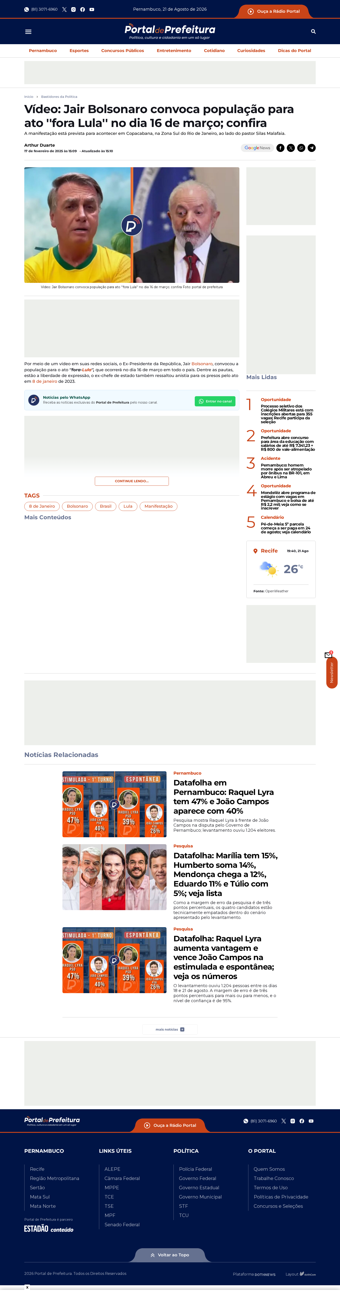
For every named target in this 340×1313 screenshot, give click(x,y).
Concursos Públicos (122, 50)
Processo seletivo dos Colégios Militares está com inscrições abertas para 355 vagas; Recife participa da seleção (287, 414)
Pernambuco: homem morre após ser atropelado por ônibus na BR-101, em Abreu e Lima (286, 471)
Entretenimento (174, 50)
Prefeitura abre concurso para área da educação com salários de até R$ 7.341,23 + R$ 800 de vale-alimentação (288, 443)
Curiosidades (251, 50)
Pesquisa (183, 846)
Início (28, 97)
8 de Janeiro (42, 506)
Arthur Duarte (39, 145)
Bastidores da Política (59, 97)
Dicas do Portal (294, 50)
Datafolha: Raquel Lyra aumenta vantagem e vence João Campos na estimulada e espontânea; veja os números (223, 957)
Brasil (105, 506)
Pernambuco (43, 50)
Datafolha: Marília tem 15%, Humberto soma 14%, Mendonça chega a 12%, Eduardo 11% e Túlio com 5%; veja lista (225, 874)
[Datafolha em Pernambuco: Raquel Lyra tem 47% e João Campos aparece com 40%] (114, 804)
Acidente (270, 458)
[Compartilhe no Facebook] (280, 148)
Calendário (272, 517)
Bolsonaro (202, 363)
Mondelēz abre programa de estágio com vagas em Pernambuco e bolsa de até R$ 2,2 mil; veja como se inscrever (288, 500)
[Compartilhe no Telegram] (312, 148)
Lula (86, 369)
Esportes (79, 50)
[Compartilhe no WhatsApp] (301, 148)
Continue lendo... (132, 481)
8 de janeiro (44, 381)
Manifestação (159, 506)
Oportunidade (276, 400)
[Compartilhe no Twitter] (291, 148)
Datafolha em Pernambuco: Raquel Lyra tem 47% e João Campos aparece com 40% (223, 797)
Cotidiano (214, 50)
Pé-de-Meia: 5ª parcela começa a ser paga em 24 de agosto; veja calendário (286, 528)
